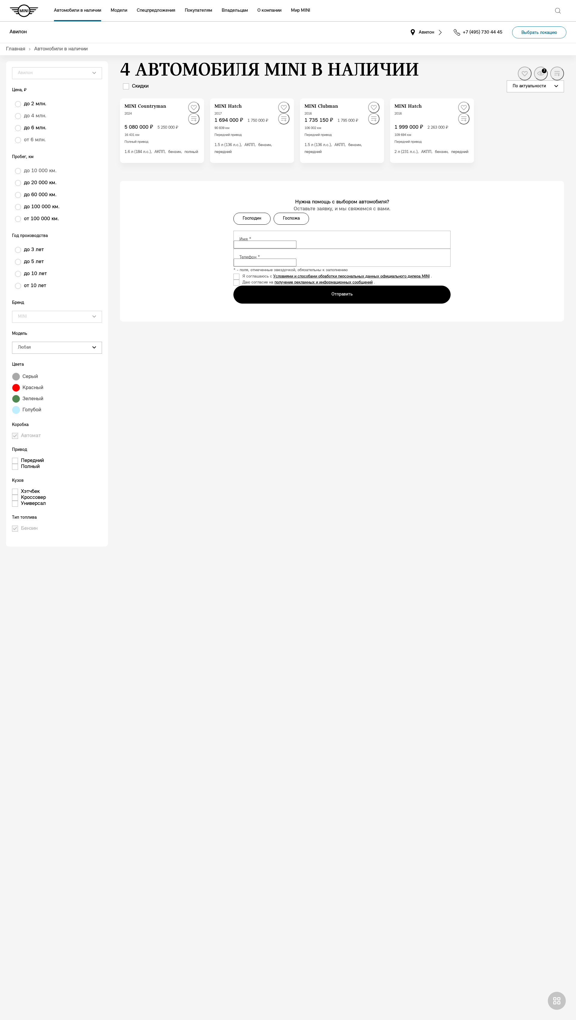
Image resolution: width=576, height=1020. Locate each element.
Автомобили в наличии (77, 10)
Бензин (29, 528)
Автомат (31, 436)
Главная (15, 49)
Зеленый (32, 399)
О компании (269, 10)
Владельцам (235, 10)
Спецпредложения (156, 10)
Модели (119, 10)
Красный (32, 388)
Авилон (18, 32)
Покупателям (198, 10)
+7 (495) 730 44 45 (482, 32)
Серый (30, 377)
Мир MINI (300, 10)
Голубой (31, 410)
